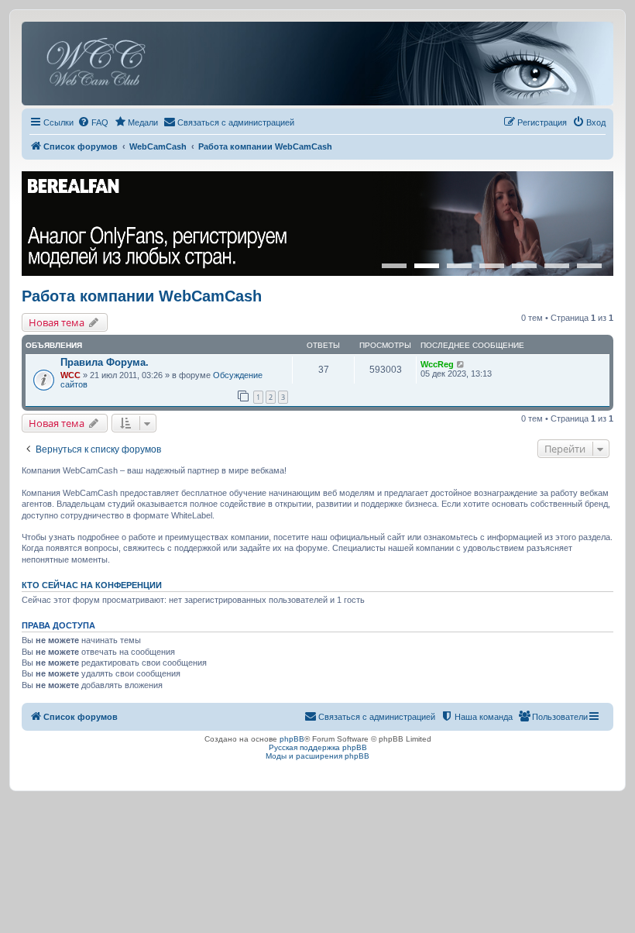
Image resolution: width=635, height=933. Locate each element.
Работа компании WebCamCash (142, 296)
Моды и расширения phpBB (317, 756)
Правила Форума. (104, 362)
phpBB (292, 739)
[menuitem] (92, 122)
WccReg (437, 364)
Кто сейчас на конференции (92, 585)
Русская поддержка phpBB (318, 747)
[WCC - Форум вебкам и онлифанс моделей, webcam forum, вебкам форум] (317, 63)
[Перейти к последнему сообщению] (461, 364)
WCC (70, 375)
